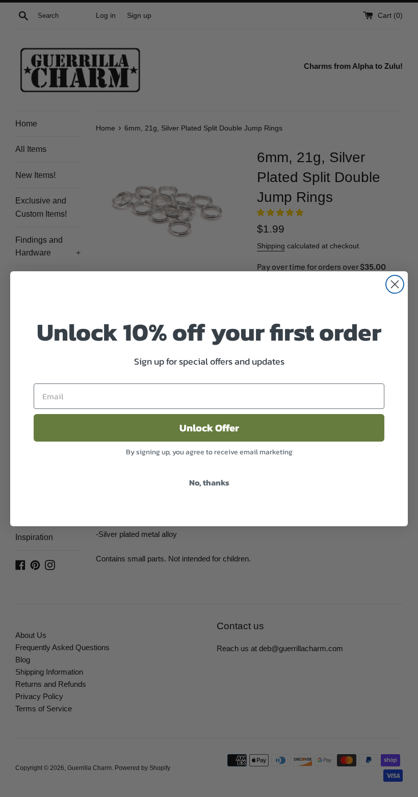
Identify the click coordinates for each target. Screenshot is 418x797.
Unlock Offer (209, 427)
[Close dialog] (395, 284)
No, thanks (209, 482)
